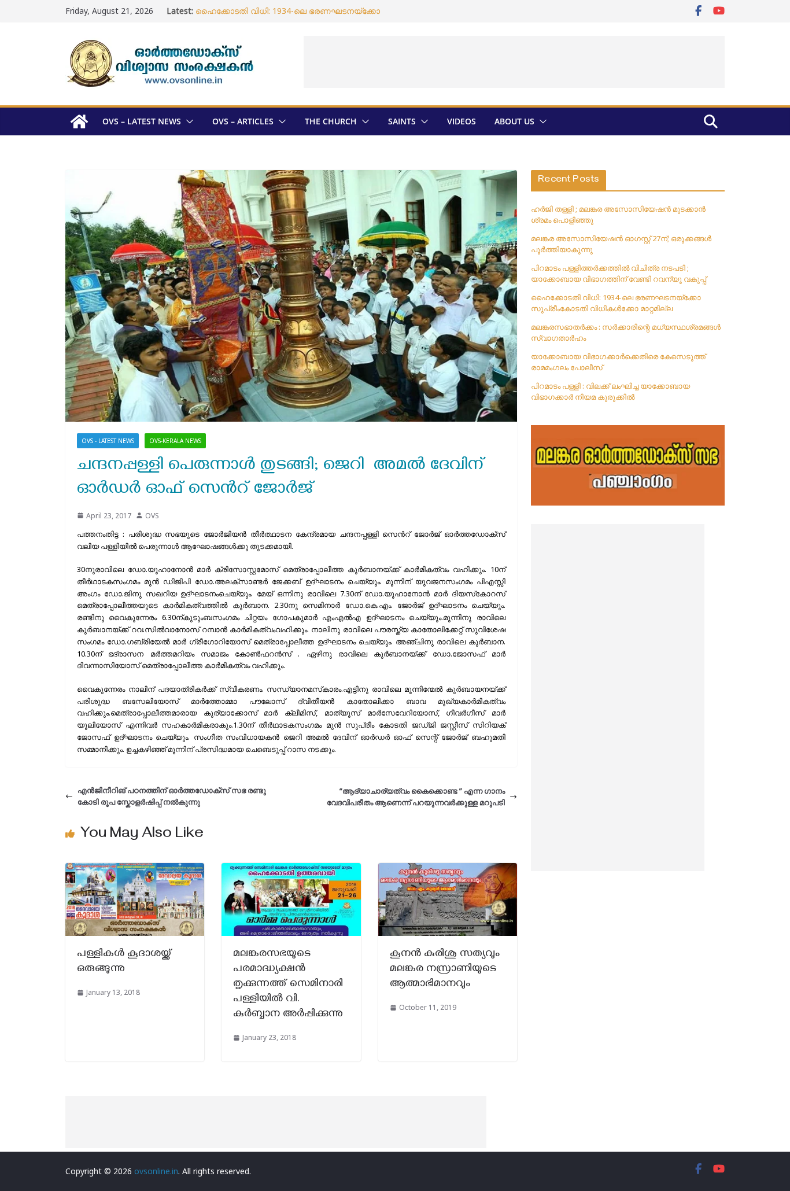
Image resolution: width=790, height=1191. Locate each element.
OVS (152, 516)
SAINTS (402, 121)
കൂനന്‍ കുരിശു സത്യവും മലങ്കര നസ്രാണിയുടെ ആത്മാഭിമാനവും (445, 969)
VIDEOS (461, 121)
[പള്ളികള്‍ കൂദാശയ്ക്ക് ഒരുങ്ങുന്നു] (134, 869)
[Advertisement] (514, 62)
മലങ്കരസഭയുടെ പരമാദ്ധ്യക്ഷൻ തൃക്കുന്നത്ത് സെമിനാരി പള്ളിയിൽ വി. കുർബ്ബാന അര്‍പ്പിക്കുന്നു (288, 984)
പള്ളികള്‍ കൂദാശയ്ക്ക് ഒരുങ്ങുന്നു (124, 962)
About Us (514, 121)
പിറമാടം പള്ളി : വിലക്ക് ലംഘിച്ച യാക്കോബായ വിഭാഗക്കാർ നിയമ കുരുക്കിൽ (610, 392)
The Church (331, 121)
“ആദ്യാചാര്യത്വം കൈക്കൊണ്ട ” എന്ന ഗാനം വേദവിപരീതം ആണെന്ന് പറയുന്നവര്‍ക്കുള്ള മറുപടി (416, 797)
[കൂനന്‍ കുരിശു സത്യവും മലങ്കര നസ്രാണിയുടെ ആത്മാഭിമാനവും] (447, 869)
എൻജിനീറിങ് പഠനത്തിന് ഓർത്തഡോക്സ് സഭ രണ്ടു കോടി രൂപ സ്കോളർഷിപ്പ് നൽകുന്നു (171, 796)
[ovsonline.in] (79, 121)
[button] (187, 121)
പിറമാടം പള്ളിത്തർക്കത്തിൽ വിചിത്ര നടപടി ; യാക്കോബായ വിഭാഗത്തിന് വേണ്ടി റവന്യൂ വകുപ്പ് (618, 274)
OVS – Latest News (141, 121)
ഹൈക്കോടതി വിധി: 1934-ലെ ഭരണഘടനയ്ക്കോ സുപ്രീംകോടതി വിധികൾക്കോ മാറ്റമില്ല (287, 16)
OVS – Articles (243, 121)
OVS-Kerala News (175, 441)
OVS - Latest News (108, 441)
